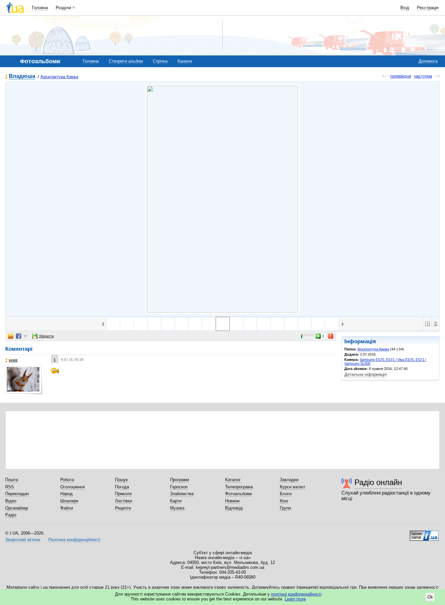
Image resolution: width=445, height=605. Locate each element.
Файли (66, 508)
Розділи (63, 7)
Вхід (404, 7)
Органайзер (16, 508)
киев (13, 360)
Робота (67, 479)
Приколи (123, 493)
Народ (66, 493)
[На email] (10, 336)
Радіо (10, 514)
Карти (175, 500)
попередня (400, 76)
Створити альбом (126, 61)
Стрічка (160, 61)
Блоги (286, 493)
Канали (185, 61)
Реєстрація (427, 7)
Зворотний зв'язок (22, 539)
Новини (232, 500)
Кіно (284, 500)
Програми (179, 479)
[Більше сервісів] (25, 336)
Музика (177, 508)
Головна (40, 7)
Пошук (121, 479)
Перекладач (17, 493)
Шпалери (69, 500)
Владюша (22, 76)
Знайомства (182, 493)
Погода (122, 486)
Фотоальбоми (238, 493)
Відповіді (234, 508)
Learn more (295, 599)
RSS (9, 486)
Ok (430, 597)
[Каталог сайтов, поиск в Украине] (424, 533)
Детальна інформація (365, 374)
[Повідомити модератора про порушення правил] (331, 336)
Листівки (123, 500)
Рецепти (123, 508)
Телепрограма (239, 486)
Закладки (289, 479)
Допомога (428, 61)
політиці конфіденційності (296, 594)
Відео (10, 500)
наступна (423, 76)
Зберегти (46, 336)
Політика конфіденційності (74, 539)
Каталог (233, 479)
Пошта (11, 479)
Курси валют (292, 486)
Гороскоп (179, 486)
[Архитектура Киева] (222, 199)
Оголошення (72, 486)
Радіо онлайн (378, 482)
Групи (285, 508)
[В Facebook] (18, 336)
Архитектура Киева (59, 76)
